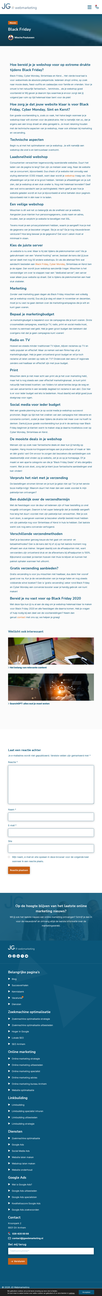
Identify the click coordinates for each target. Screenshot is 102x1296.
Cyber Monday (57, 264)
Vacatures (17, 998)
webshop (70, 175)
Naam (12, 809)
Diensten (16, 1004)
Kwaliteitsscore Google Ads (26, 1203)
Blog (14, 979)
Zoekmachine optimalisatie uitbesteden (32, 1025)
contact (21, 617)
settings (72, 1293)
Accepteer (86, 1292)
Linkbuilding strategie (23, 1123)
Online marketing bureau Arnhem (29, 1084)
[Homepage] (19, 7)
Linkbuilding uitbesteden (24, 1117)
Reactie (13, 762)
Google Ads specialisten (24, 1197)
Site (10, 841)
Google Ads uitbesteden (24, 1191)
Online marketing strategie (26, 1058)
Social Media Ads (21, 1151)
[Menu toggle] (89, 7)
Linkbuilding (18, 1105)
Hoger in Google (20, 1031)
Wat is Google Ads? (22, 1184)
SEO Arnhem (18, 1044)
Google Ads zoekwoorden (25, 1209)
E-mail (12, 825)
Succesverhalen (20, 985)
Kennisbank (18, 991)
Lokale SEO (18, 1038)
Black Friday (41, 264)
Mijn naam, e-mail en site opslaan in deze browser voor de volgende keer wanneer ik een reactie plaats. (50, 859)
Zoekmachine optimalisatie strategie (31, 1019)
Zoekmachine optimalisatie (26, 1138)
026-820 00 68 (20, 1233)
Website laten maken (23, 1157)
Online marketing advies (24, 1077)
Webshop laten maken (23, 1163)
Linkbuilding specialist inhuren (27, 1111)
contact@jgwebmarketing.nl (27, 1238)
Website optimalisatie (23, 1090)
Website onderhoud (22, 1170)
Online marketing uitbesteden (27, 1065)
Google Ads (18, 1144)
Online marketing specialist (26, 1071)
